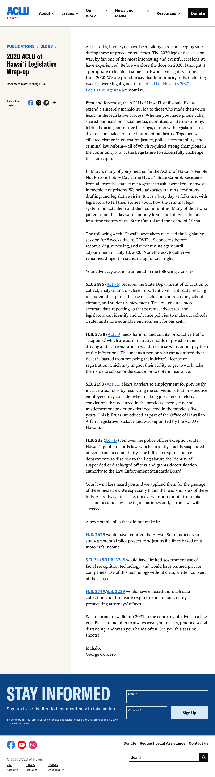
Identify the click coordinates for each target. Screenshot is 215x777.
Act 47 (111, 440)
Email (132, 693)
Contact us (198, 743)
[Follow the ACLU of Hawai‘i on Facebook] (11, 745)
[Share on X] (38, 104)
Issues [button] (68, 13)
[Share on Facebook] (30, 104)
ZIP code (134, 710)
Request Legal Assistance (162, 743)
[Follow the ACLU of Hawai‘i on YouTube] (22, 745)
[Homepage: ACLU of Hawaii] (21, 13)
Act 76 (113, 284)
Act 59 (114, 334)
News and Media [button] (124, 13)
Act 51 (113, 384)
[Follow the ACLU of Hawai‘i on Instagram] (33, 745)
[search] (203, 757)
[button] (46, 103)
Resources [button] (166, 13)
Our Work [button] (91, 13)
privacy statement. (18, 723)
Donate (198, 13)
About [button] (44, 13)
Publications (20, 46)
